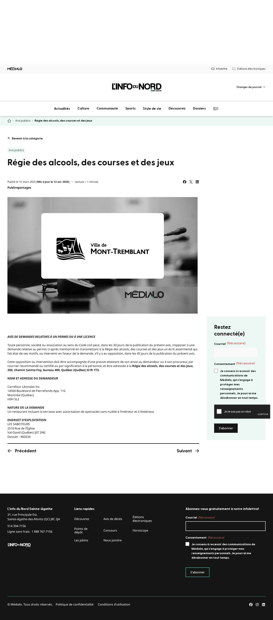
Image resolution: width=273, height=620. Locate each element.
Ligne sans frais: (29, 531)
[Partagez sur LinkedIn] (197, 182)
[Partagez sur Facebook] (185, 182)
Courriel (230, 343)
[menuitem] (251, 87)
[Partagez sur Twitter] (191, 182)
